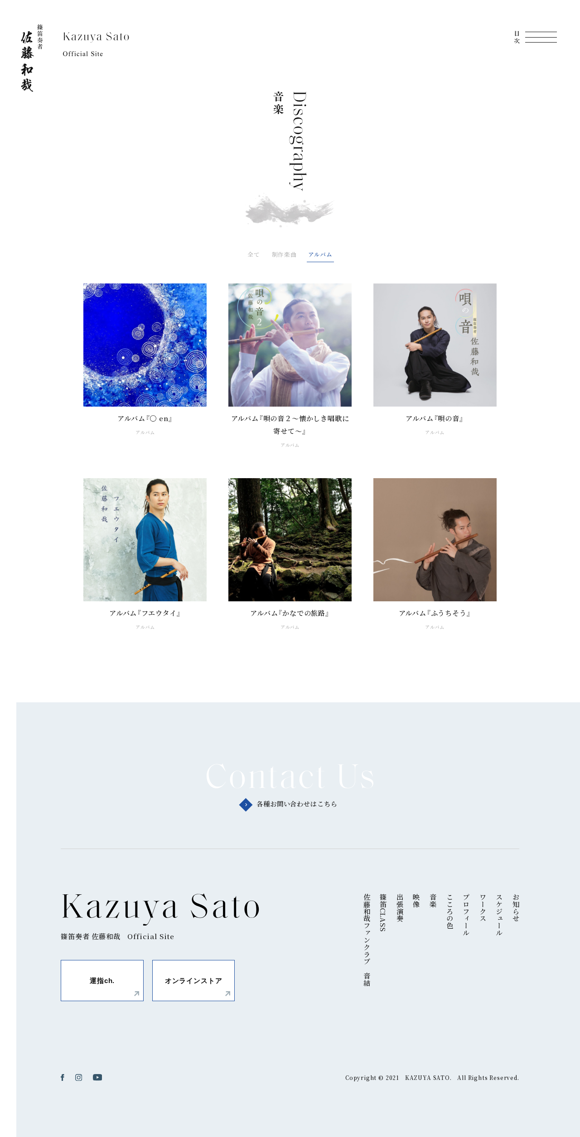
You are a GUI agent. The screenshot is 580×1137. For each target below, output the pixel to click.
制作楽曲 (284, 254)
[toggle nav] (535, 37)
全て (253, 254)
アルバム (320, 254)
